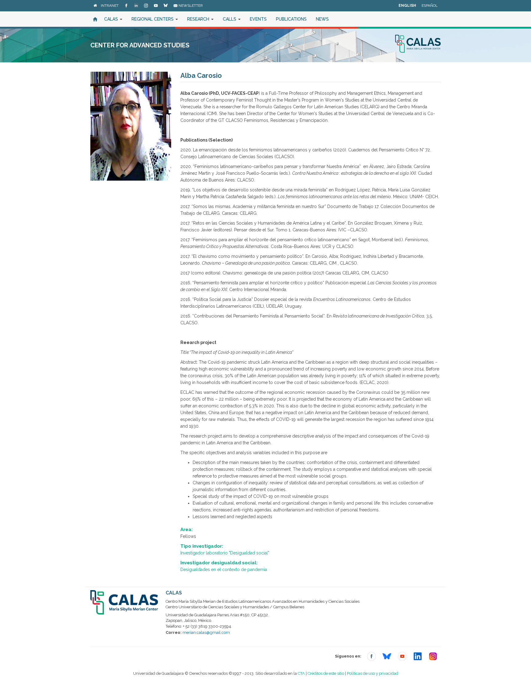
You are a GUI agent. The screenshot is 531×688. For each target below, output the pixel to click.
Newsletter (190, 5)
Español (430, 5)
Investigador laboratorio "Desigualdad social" (224, 552)
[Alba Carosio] (130, 126)
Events (258, 19)
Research (198, 19)
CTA (301, 673)
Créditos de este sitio (326, 673)
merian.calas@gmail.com (206, 632)
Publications (291, 19)
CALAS (111, 19)
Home (95, 19)
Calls (230, 19)
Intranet (110, 5)
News (322, 19)
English (407, 5)
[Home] (95, 5)
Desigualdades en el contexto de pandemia (223, 569)
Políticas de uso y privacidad (372, 673)
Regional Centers (153, 19)
